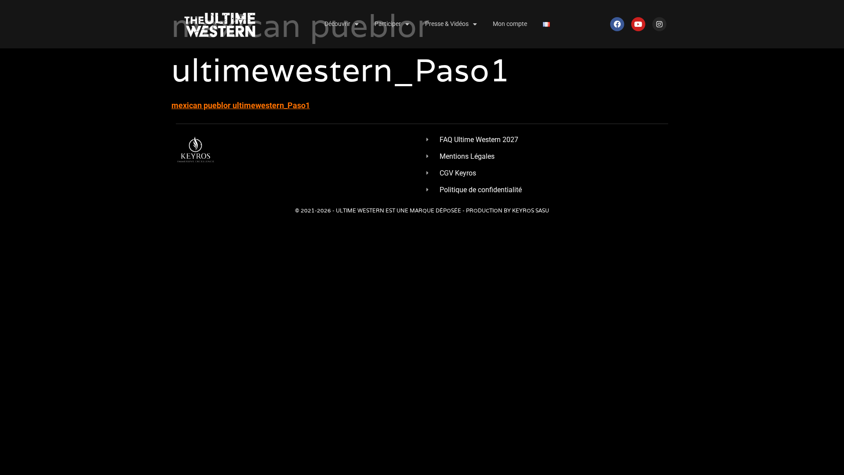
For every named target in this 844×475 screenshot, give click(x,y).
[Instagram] (659, 24)
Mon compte (510, 23)
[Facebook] (617, 24)
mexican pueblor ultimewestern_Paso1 (240, 105)
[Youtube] (638, 24)
